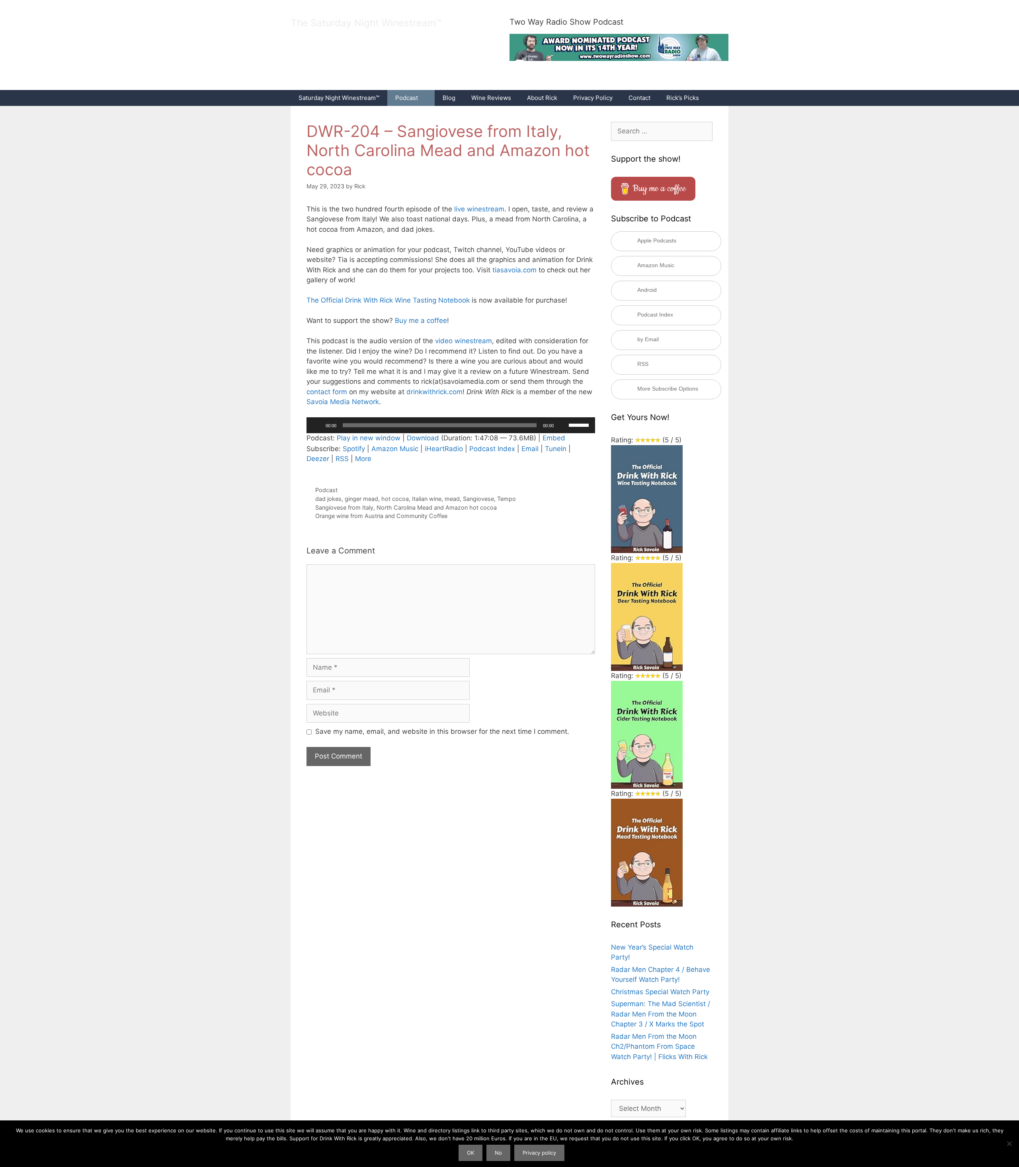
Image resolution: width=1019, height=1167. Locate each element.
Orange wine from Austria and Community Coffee (381, 515)
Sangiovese (478, 498)
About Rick (542, 98)
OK (470, 1152)
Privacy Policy (593, 98)
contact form (326, 392)
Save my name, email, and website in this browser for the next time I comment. (442, 731)
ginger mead (361, 498)
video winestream (463, 341)
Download (423, 438)
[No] (1009, 1143)
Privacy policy (539, 1152)
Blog (449, 98)
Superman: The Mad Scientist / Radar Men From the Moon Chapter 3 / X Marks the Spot (660, 1014)
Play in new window (368, 438)
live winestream (479, 209)
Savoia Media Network (342, 402)
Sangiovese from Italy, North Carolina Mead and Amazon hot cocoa (406, 507)
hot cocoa (395, 498)
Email (530, 449)
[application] (450, 425)
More (363, 459)
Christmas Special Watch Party (660, 992)
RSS (342, 459)
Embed (554, 438)
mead (452, 498)
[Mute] (562, 425)
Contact (639, 98)
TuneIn (555, 449)
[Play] (317, 425)
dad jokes (328, 498)
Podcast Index (492, 449)
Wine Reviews (491, 98)
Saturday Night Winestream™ (339, 98)
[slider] (580, 424)
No (498, 1152)
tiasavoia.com (514, 270)
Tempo (506, 498)
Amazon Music (394, 449)
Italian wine (426, 498)
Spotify (354, 449)
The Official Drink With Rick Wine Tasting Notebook (388, 300)
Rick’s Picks (682, 98)
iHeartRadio (444, 449)
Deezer (317, 459)
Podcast (406, 98)
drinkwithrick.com (434, 392)
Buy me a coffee (421, 320)
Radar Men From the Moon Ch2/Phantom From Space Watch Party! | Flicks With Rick (659, 1046)
